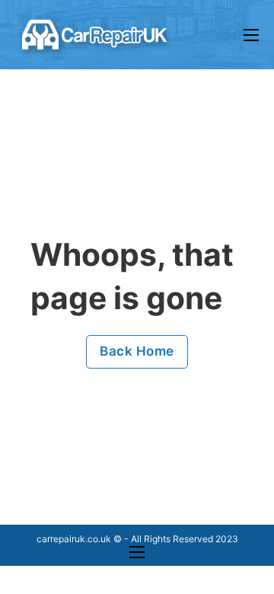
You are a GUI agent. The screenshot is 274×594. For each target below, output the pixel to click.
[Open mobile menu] (251, 35)
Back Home (137, 351)
